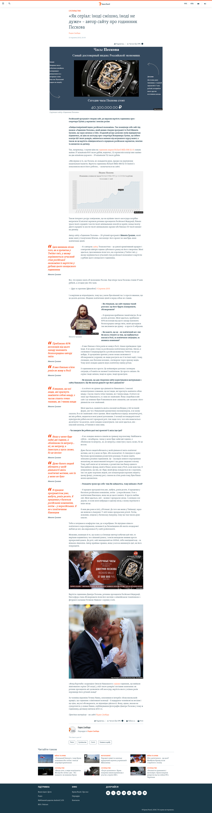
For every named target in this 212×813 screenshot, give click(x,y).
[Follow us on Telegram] (124, 793)
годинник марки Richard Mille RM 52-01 (116, 150)
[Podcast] (139, 793)
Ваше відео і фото (45, 792)
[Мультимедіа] (198, 3)
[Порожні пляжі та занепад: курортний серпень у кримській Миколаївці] (91, 758)
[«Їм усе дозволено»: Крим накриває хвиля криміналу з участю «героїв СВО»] (91, 771)
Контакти (76, 800)
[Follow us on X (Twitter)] (113, 793)
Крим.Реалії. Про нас (80, 792)
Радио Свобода (74, 33)
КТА (192, 4)
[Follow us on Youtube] (118, 793)
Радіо (40, 796)
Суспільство (75, 11)
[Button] (119, 44)
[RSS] (134, 793)
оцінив (117, 684)
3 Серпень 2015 (103, 289)
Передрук (76, 796)
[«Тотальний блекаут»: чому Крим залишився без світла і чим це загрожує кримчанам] (45, 758)
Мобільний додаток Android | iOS (51, 800)
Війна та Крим (60, 756)
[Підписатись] (145, 793)
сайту (95, 247)
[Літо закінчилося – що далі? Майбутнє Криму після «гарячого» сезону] (138, 758)
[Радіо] (205, 3)
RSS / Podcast (43, 805)
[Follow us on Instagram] (129, 793)
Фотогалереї (105, 756)
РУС (185, 4)
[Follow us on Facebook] (108, 793)
